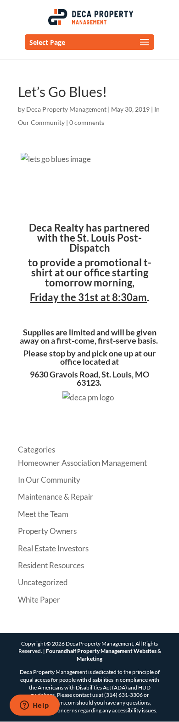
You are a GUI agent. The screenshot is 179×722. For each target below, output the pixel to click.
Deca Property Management (66, 109)
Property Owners (47, 531)
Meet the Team (43, 514)
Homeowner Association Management (82, 463)
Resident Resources (51, 565)
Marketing (89, 658)
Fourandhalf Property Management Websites (101, 650)
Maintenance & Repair (55, 496)
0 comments (86, 122)
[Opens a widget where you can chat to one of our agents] (34, 706)
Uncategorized (43, 582)
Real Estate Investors (53, 548)
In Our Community (49, 480)
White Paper (39, 599)
